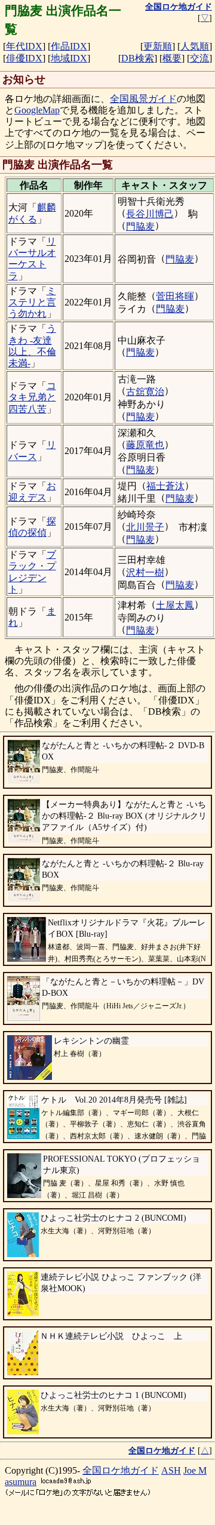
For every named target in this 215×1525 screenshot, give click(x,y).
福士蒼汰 (165, 486)
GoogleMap (37, 110)
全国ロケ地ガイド (120, 1470)
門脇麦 (140, 226)
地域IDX (69, 58)
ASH (171, 1470)
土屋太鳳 (175, 605)
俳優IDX (24, 58)
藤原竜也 (145, 445)
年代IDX (24, 46)
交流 (199, 58)
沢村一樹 (145, 572)
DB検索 (137, 58)
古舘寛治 (145, 392)
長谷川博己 (150, 214)
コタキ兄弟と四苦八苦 (32, 397)
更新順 (157, 46)
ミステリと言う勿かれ (32, 302)
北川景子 (145, 527)
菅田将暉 (175, 296)
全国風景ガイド (143, 99)
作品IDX (69, 46)
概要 (172, 58)
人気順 (194, 46)
